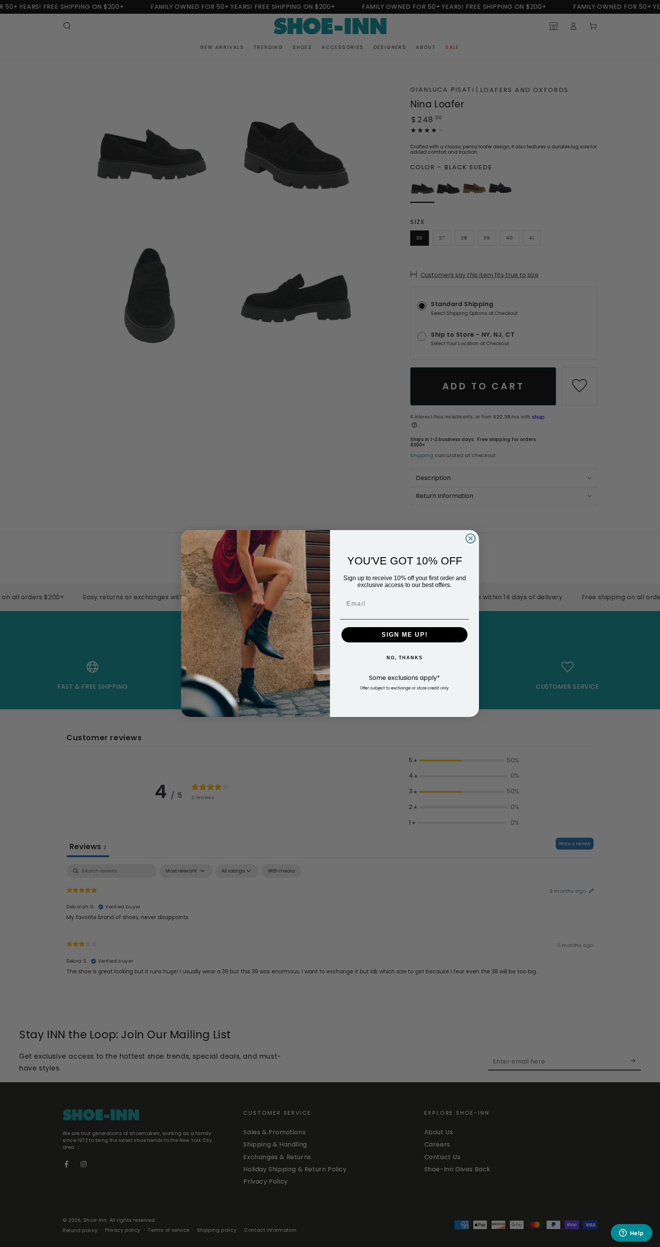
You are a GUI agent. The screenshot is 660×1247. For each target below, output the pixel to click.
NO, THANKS (405, 657)
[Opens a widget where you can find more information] (631, 1233)
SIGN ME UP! (405, 634)
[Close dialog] (470, 538)
